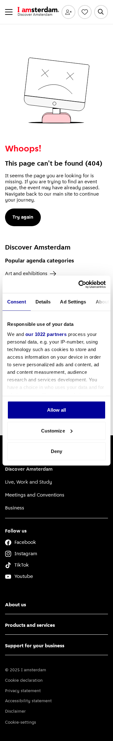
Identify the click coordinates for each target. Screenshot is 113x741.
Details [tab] (43, 301)
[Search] (101, 12)
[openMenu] (9, 12)
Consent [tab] (16, 301)
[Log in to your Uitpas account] (68, 12)
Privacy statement (23, 691)
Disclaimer (15, 711)
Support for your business (34, 646)
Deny (56, 451)
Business (14, 508)
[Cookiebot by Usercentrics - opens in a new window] (80, 284)
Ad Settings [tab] (73, 301)
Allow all (56, 410)
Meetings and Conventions (34, 495)
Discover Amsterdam (29, 469)
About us (15, 605)
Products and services (30, 625)
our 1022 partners (46, 334)
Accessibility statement (28, 701)
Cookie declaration (24, 680)
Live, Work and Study (28, 482)
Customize (53, 430)
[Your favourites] (85, 12)
